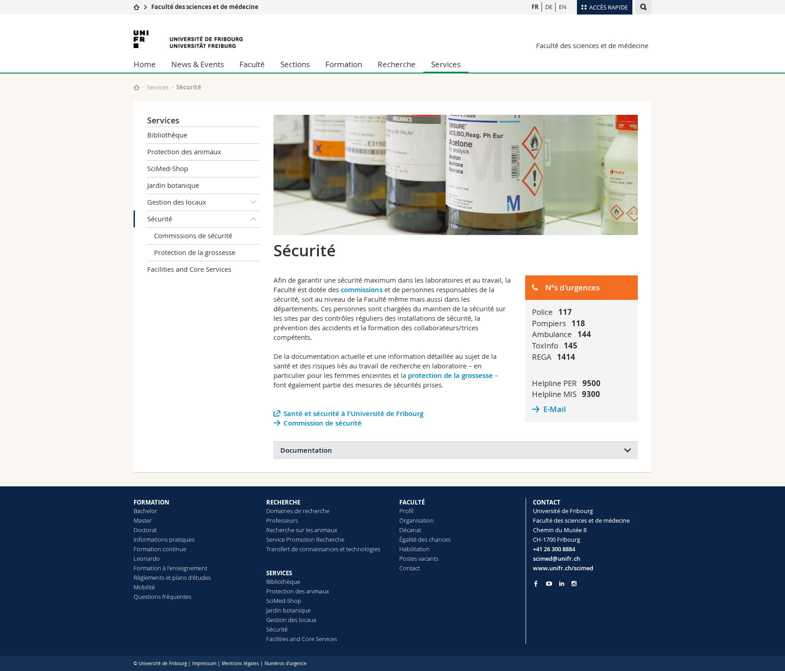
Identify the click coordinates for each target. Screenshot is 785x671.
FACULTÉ (412, 502)
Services (446, 64)
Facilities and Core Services (189, 269)
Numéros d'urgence (285, 663)
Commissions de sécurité (193, 235)
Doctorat (145, 530)
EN (562, 7)
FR (535, 7)
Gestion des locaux (176, 201)
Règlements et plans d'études (172, 577)
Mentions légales (240, 663)
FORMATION (151, 502)
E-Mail (554, 409)
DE (548, 7)
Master (143, 520)
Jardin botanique (173, 185)
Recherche (397, 64)
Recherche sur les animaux (301, 530)
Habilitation (414, 549)
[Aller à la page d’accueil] (136, 7)
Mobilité (144, 587)
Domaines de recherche (297, 511)
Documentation (306, 450)
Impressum (204, 663)
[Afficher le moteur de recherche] (643, 7)
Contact (409, 568)
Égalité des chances (425, 539)
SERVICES (279, 573)
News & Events (197, 64)
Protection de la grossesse (194, 252)
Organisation (416, 520)
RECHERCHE (283, 502)
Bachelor (145, 511)
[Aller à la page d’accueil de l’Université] (188, 39)
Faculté (252, 64)
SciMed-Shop (167, 168)
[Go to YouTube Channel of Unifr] (549, 584)
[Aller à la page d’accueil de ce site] (136, 87)
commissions (362, 289)
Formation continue (160, 549)
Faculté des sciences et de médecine (204, 7)
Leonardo (147, 558)
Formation (343, 64)
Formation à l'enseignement (170, 568)
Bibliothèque (167, 134)
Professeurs (282, 520)
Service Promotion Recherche (305, 539)
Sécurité (159, 218)
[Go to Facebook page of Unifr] (536, 583)
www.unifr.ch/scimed (563, 568)
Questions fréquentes (162, 597)
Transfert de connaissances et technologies (323, 549)
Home (145, 64)
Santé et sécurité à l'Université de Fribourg (353, 413)
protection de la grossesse (450, 375)
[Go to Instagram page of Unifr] (573, 584)
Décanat (410, 530)
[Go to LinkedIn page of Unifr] (561, 584)
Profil (406, 511)
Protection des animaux (184, 151)
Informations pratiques (164, 539)
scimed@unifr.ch (556, 558)
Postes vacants (418, 558)
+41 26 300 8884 (554, 549)
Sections (295, 64)
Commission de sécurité (322, 423)
